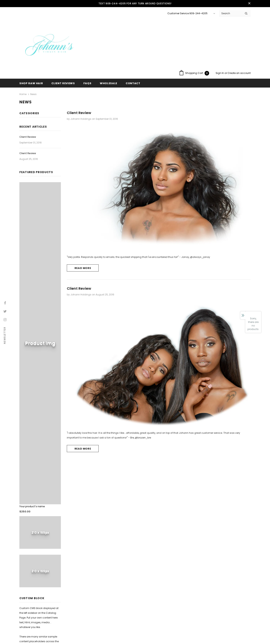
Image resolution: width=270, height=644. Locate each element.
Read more (83, 268)
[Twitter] (4, 311)
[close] (249, 4)
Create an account (239, 73)
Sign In (220, 73)
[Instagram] (4, 319)
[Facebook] (4, 302)
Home (22, 94)
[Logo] (49, 46)
